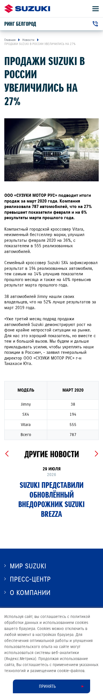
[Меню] (95, 8)
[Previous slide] (7, 453)
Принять (47, 686)
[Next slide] (96, 453)
